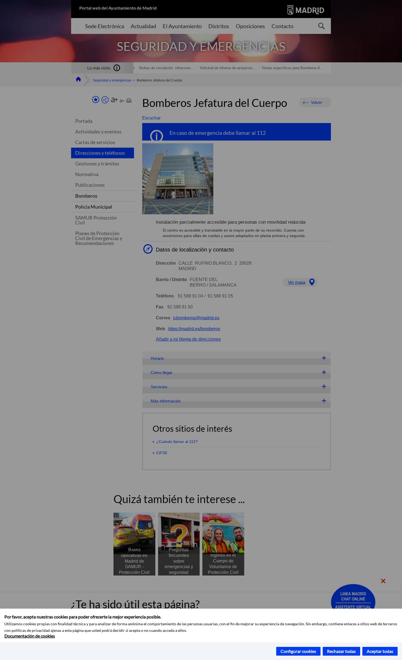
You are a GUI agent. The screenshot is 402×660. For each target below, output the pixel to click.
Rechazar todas (341, 651)
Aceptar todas (380, 651)
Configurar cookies (298, 651)
